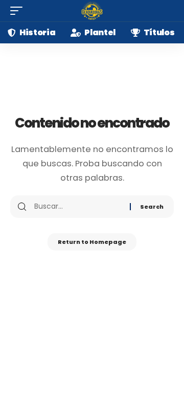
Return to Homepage (92, 242)
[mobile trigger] (19, 11)
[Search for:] (78, 206)
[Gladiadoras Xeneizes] (92, 10)
